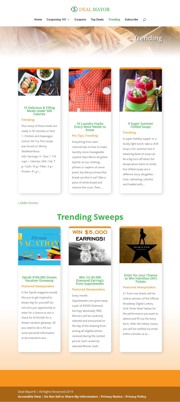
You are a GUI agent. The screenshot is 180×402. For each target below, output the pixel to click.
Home (38, 19)
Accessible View (29, 396)
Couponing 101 (56, 19)
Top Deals (97, 19)
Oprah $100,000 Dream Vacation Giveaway (39, 278)
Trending (114, 19)
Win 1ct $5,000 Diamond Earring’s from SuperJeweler (90, 280)
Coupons (80, 19)
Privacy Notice (112, 396)
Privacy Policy (136, 396)
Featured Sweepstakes (37, 286)
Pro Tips (77, 136)
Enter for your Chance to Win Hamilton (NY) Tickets (140, 278)
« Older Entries (28, 203)
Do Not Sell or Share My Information (71, 396)
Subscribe (131, 19)
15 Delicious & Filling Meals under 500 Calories (39, 110)
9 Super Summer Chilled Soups (140, 125)
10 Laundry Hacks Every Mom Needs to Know (90, 126)
